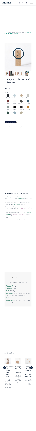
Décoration (8, 32)
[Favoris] (23, 3)
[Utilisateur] (19, 3)
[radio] (8, 96)
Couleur (7, 92)
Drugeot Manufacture (19, 214)
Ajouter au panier (10, 122)
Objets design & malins (18, 32)
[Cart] (26, 3)
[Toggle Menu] (31, 3)
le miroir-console (24, 208)
